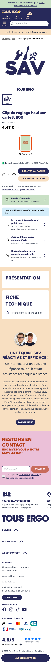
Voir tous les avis (10, 644)
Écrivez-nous (25, 422)
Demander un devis (33, 178)
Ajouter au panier (33, 171)
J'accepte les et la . (23, 476)
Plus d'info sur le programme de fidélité (18, 189)
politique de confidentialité (21, 477)
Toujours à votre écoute (16, 501)
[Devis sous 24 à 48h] (45, 200)
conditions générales (29, 474)
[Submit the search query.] (12, 23)
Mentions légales (26, 651)
